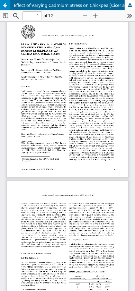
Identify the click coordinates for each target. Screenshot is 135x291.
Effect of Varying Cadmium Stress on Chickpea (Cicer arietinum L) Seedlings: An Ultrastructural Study (74, 5)
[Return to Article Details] (5, 5)
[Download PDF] (130, 5)
